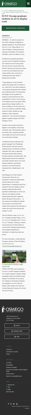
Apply (18, 325)
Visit (18, 336)
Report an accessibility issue (14, 376)
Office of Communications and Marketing (14, 10)
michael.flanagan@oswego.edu (12, 246)
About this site (10, 391)
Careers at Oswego (11, 367)
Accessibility (9, 365)
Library (8, 354)
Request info (18, 331)
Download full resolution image (13, 264)
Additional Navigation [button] (16, 28)
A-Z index (8, 362)
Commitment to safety (12, 351)
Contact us (9, 349)
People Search (10, 373)
